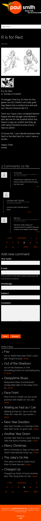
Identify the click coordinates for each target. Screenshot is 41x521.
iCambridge (22, 511)
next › (26, 247)
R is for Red (18, 173)
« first (9, 238)
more (26, 358)
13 (13, 247)
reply (37, 186)
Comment (6, 303)
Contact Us (20, 516)
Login (20, 518)
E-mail (4, 268)
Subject (5, 293)
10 (30, 242)
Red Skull (17, 218)
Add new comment (7, 157)
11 (37, 242)
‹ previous (21, 238)
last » (36, 247)
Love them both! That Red (15, 200)
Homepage (6, 284)
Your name (6, 259)
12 (6, 247)
